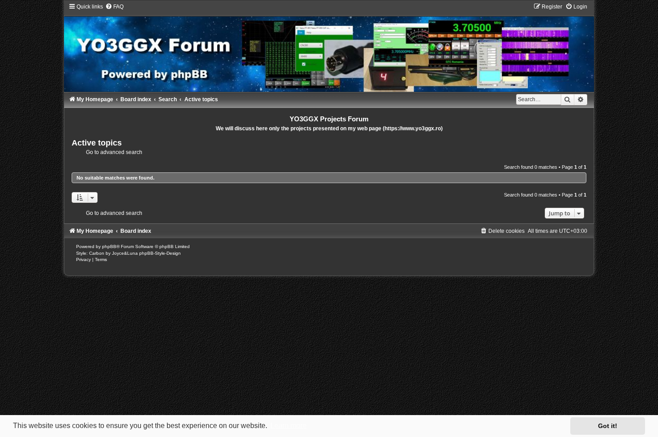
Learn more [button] (288, 425)
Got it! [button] (607, 425)
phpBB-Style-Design (160, 253)
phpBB (109, 246)
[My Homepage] (329, 47)
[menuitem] (114, 7)
